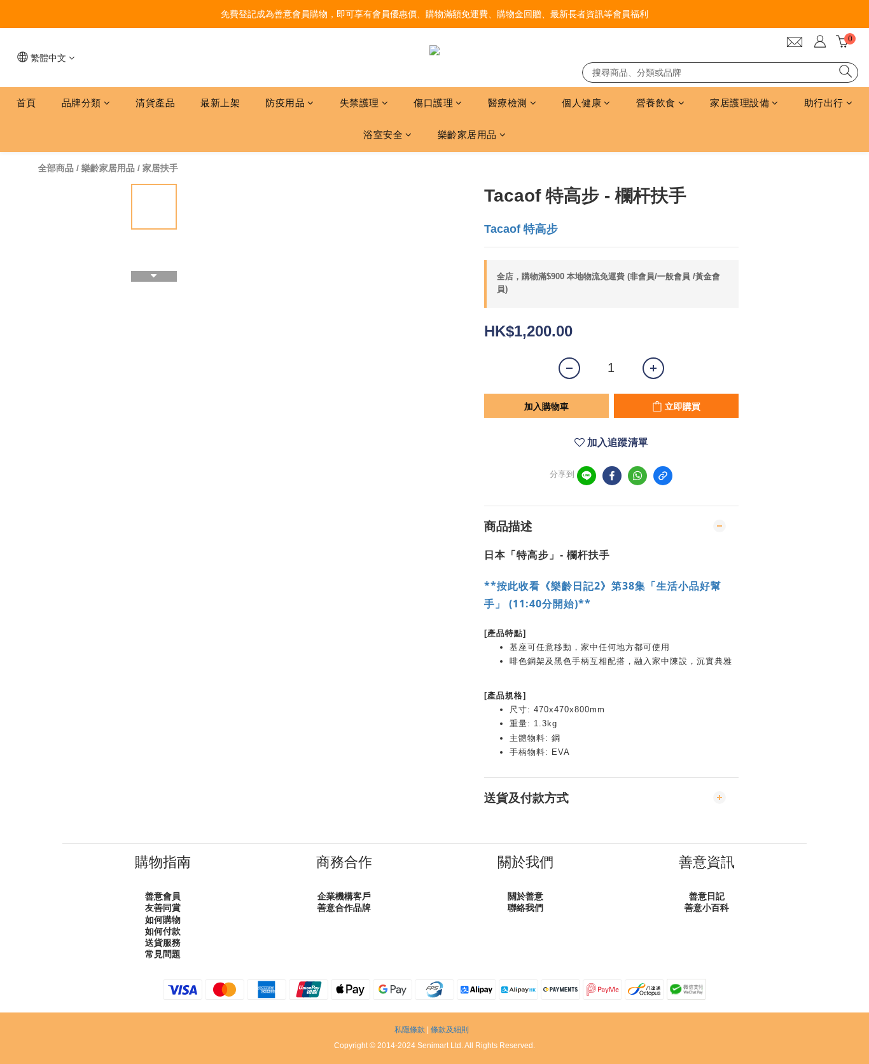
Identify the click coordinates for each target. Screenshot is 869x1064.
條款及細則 (450, 1029)
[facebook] (612, 475)
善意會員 (163, 896)
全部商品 (56, 168)
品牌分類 (81, 102)
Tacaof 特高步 (521, 229)
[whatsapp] (637, 475)
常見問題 (163, 954)
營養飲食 (656, 102)
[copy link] (662, 475)
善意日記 (707, 896)
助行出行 (824, 102)
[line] (586, 475)
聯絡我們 (525, 907)
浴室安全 (383, 134)
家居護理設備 (739, 102)
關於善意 (525, 896)
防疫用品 (285, 102)
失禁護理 (359, 102)
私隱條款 (409, 1029)
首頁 (26, 102)
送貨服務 (163, 942)
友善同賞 (163, 907)
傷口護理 (433, 102)
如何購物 (163, 920)
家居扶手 (160, 168)
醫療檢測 (507, 102)
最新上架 (220, 102)
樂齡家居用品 (467, 134)
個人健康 (581, 102)
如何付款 (163, 931)
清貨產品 (155, 102)
